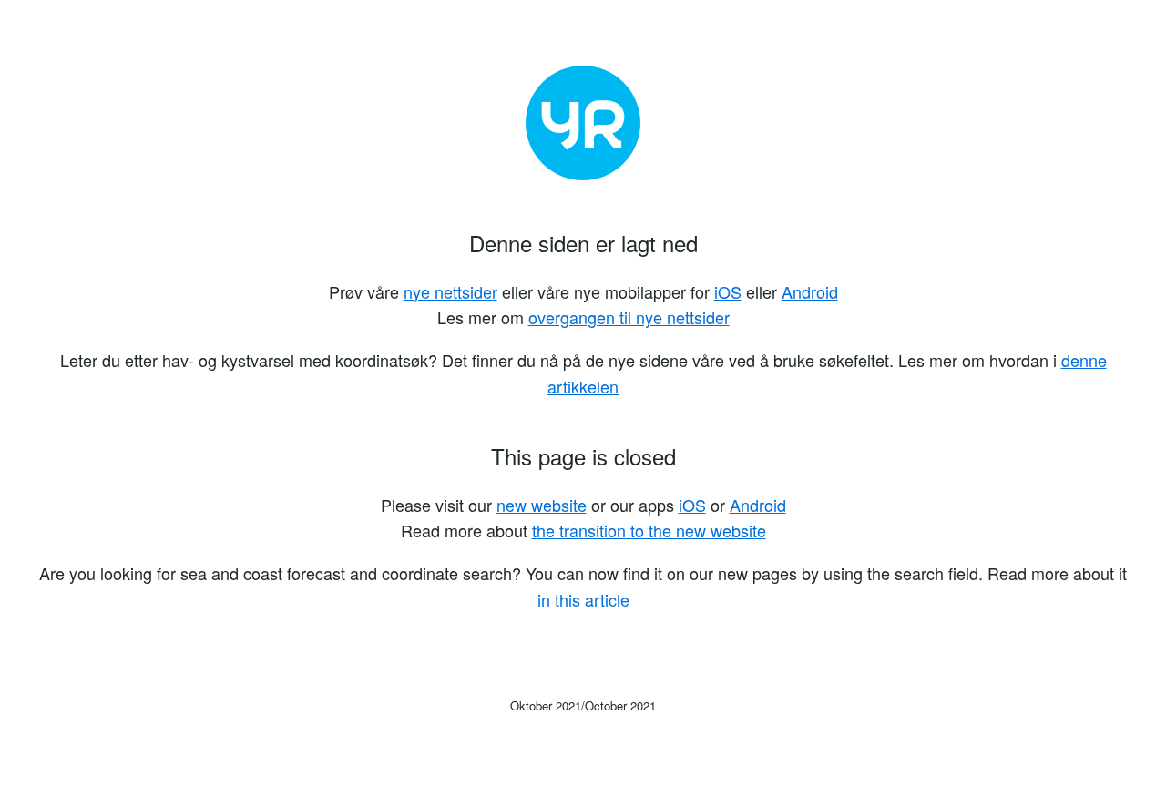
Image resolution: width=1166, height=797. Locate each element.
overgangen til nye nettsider (629, 317)
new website (541, 504)
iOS (728, 291)
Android (810, 291)
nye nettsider (450, 291)
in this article (583, 599)
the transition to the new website (649, 530)
